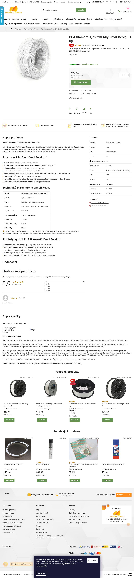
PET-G (57, 359)
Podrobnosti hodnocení (98, 45)
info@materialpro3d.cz (42, 495)
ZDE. (45, 566)
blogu (108, 126)
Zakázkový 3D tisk (75, 519)
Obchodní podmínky (9, 510)
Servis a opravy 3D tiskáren (78, 523)
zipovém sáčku (72, 231)
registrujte (66, 277)
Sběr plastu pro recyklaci (77, 513)
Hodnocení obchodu (42, 523)
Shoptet (107, 574)
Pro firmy (6, 2)
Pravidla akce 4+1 (8, 532)
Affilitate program (41, 532)
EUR (125, 2)
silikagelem (7, 233)
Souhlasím (92, 561)
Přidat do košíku (82, 82)
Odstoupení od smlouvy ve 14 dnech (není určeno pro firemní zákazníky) (49, 537)
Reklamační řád (8, 516)
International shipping (74, 2)
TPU (70, 359)
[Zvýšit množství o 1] (127, 75)
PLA (61, 149)
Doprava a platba (46, 2)
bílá (107, 156)
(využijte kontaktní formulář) (71, 363)
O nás (56, 2)
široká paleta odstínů (33, 165)
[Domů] (12, 29)
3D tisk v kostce (41, 516)
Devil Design (40, 147)
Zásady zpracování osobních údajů (14, 519)
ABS (62, 359)
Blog (12, 2)
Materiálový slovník (21, 2)
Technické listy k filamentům (45, 519)
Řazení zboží (40, 529)
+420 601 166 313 (67, 494)
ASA (74, 359)
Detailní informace (100, 55)
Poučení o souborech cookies (12, 523)
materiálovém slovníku (121, 126)
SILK (78, 359)
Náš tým (120, 495)
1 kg (107, 161)
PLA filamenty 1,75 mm (113, 142)
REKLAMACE (34, 2)
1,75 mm (108, 165)
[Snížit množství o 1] (121, 75)
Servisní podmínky (9, 529)
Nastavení (41, 573)
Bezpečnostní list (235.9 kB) (100, 203)
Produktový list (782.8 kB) (99, 206)
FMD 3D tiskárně (47, 173)
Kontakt (62, 2)
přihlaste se (51, 277)
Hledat (81, 10)
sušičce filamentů (64, 233)
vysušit (44, 233)
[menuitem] (6, 18)
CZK (121, 2)
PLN (129, 2)
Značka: (89, 93)
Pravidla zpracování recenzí (12, 526)
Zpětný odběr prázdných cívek (79, 516)
